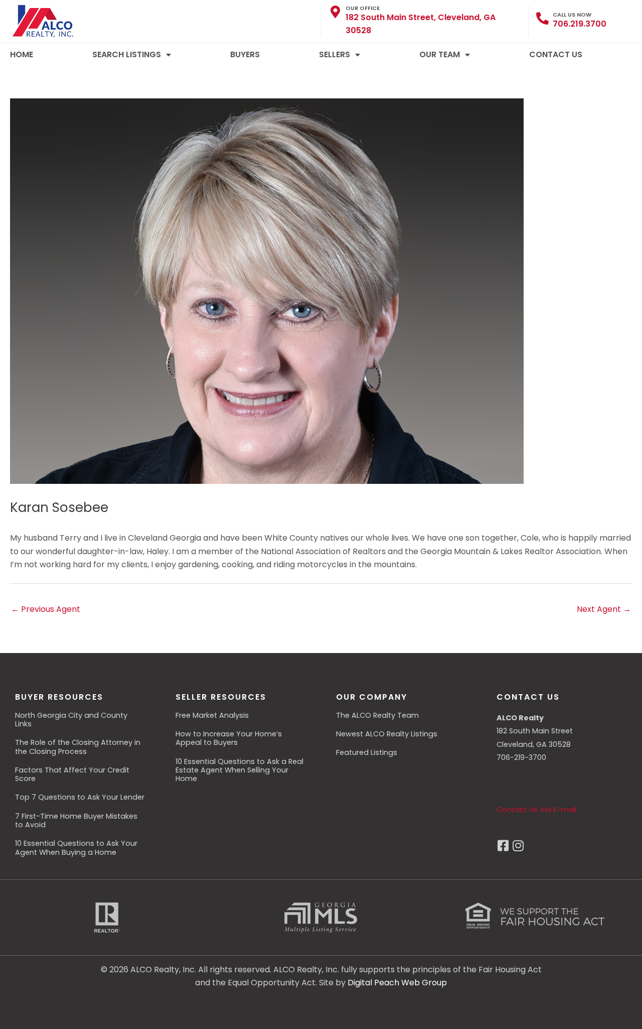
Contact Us (555, 54)
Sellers (334, 54)
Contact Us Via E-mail (536, 810)
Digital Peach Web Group (397, 982)
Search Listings (126, 54)
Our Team (439, 54)
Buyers (245, 54)
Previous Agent (45, 609)
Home (21, 54)
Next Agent (604, 609)
